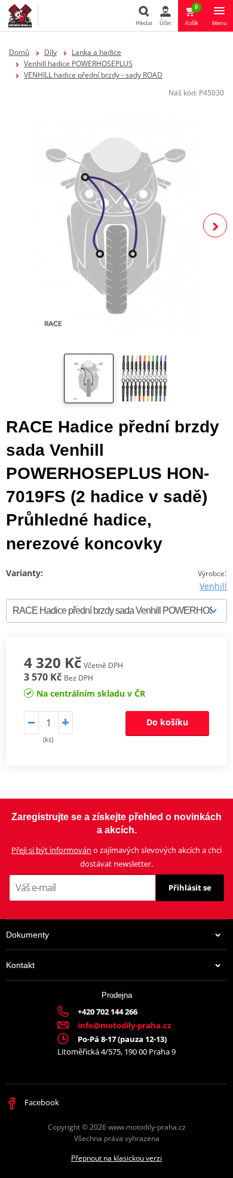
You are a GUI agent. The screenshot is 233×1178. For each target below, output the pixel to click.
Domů (19, 52)
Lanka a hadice (96, 52)
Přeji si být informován (51, 850)
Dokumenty (27, 934)
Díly (50, 52)
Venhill (213, 586)
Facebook (41, 1102)
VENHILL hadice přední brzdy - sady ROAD (93, 75)
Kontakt (20, 965)
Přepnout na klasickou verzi (116, 1158)
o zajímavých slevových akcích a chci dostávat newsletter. (116, 857)
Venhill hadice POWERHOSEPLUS (78, 63)
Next (215, 225)
